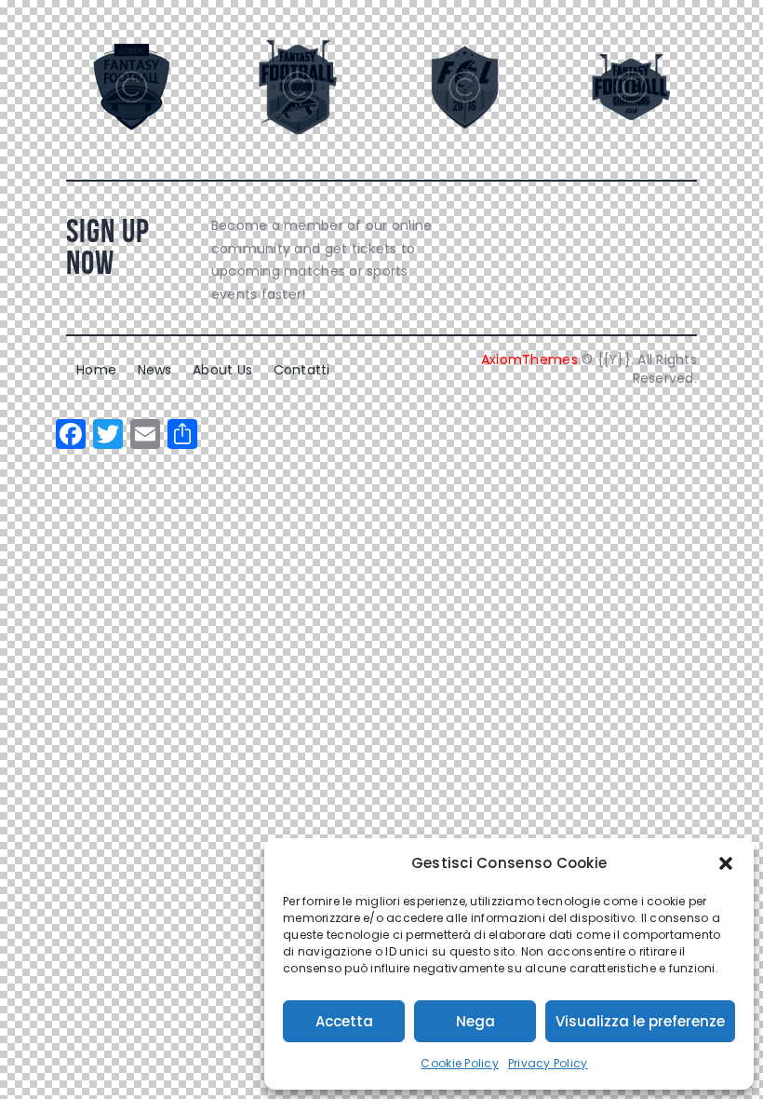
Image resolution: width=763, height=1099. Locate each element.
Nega (475, 1021)
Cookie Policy (459, 1063)
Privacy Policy (548, 1063)
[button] (725, 863)
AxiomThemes (529, 359)
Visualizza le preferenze (640, 1021)
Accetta (344, 1021)
